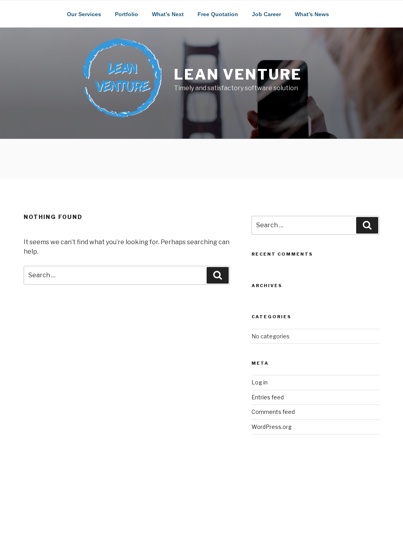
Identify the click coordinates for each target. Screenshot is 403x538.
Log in (259, 382)
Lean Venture (238, 74)
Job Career (266, 14)
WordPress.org (271, 426)
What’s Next (168, 14)
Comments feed (273, 411)
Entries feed (267, 397)
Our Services (84, 14)
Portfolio (126, 14)
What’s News (312, 14)
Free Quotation (218, 14)
